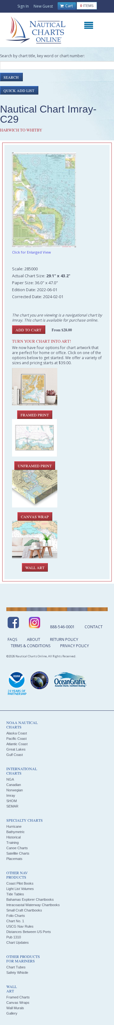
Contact (94, 626)
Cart (68, 6)
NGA (10, 779)
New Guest (43, 6)
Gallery (11, 1013)
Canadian (13, 785)
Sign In (23, 6)
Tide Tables (15, 894)
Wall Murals (15, 1008)
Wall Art (34, 567)
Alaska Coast (16, 733)
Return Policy (64, 639)
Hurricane (14, 826)
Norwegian (14, 790)
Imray (10, 795)
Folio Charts (15, 916)
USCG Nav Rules (20, 926)
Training (12, 842)
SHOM (11, 801)
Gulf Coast (14, 755)
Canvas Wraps (17, 1002)
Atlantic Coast (17, 744)
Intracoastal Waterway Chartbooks (33, 905)
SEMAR (12, 806)
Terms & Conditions (30, 645)
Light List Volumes (20, 889)
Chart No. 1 (15, 921)
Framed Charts (18, 997)
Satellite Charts (17, 853)
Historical (13, 837)
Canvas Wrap (35, 516)
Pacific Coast (16, 738)
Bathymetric (15, 832)
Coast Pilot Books (20, 883)
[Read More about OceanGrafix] (70, 680)
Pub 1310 (13, 937)
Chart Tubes (16, 967)
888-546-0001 (62, 626)
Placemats (14, 859)
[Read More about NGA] (39, 680)
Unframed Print (35, 465)
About (33, 639)
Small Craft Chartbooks (24, 910)
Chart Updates (17, 942)
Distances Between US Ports (28, 932)
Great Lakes (16, 749)
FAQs (12, 639)
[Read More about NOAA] (17, 683)
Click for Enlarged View (31, 252)
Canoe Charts (17, 848)
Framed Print (35, 414)
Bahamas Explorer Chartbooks (30, 899)
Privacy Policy (74, 645)
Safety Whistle (17, 972)
